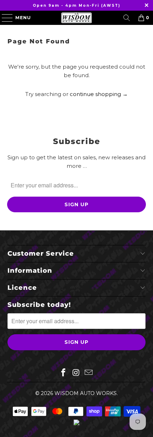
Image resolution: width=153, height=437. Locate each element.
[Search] (126, 18)
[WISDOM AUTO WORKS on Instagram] (76, 373)
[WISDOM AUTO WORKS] (76, 18)
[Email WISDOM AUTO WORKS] (89, 373)
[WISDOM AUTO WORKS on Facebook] (63, 373)
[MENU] (4, 18)
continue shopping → (99, 94)
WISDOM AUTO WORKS (85, 393)
